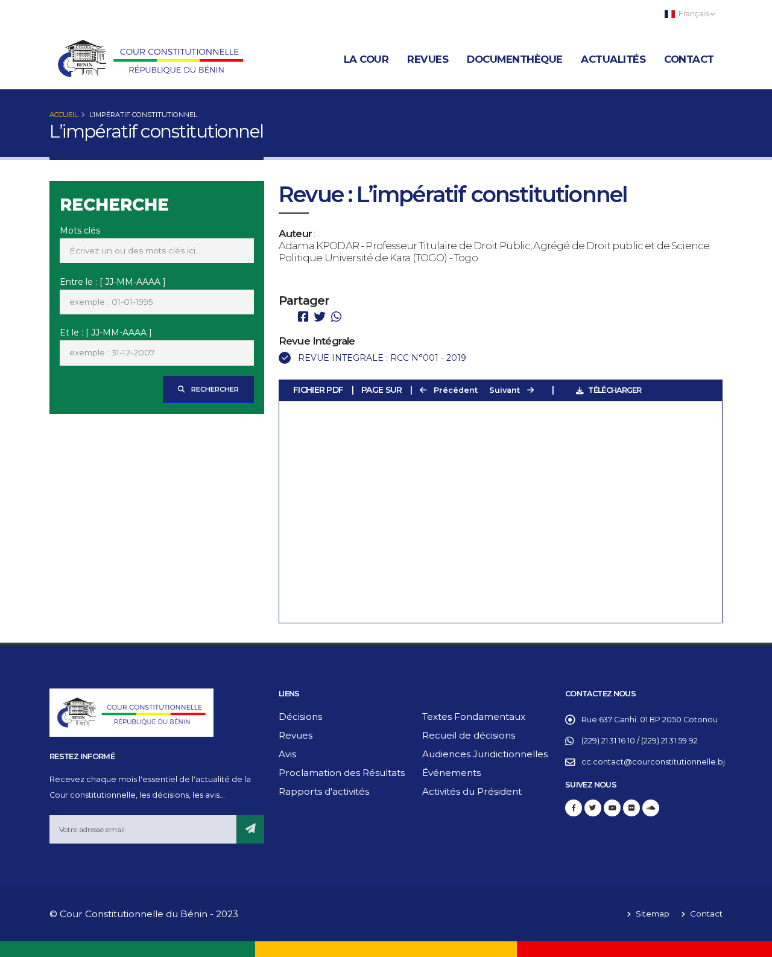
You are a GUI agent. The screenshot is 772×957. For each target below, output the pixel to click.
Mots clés (80, 230)
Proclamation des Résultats (342, 772)
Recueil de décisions (468, 735)
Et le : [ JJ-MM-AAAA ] (106, 332)
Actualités (613, 59)
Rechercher (214, 389)
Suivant (505, 390)
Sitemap (651, 913)
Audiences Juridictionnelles (485, 754)
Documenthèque (515, 59)
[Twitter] (592, 808)
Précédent (454, 390)
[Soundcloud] (650, 808)
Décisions (300, 716)
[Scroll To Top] (751, 943)
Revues (427, 59)
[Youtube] (612, 808)
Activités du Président (472, 791)
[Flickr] (631, 808)
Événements (451, 772)
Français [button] (693, 13)
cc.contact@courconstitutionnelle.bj (653, 761)
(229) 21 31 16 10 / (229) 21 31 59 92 (639, 740)
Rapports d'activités (324, 791)
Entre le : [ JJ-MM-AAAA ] (113, 281)
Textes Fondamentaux (473, 716)
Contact (689, 59)
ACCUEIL (63, 114)
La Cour (366, 59)
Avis (287, 754)
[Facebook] (573, 808)
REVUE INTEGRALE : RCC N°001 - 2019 (382, 357)
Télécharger (614, 390)
